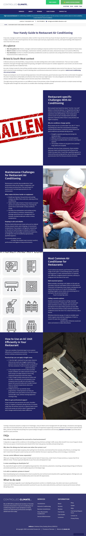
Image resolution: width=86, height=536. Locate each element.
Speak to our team (64, 429)
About (31, 11)
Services (21, 11)
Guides (76, 6)
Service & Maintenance (43, 516)
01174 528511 (41, 21)
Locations (66, 6)
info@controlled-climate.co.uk (57, 21)
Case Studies (50, 11)
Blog (71, 6)
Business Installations (43, 509)
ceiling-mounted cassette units (62, 312)
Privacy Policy (75, 518)
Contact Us (63, 11)
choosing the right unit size (16, 368)
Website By (63, 529)
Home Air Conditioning (44, 506)
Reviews (39, 11)
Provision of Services (48, 529)
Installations (41, 503)
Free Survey (61, 512)
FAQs (80, 6)
